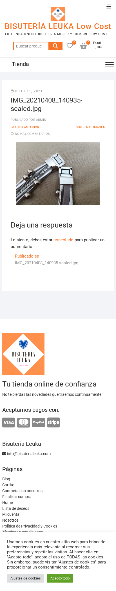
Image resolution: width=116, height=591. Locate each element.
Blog (6, 479)
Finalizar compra (17, 496)
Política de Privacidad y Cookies (29, 526)
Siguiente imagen (90, 127)
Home (7, 502)
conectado (63, 239)
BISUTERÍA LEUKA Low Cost (58, 26)
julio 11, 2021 (28, 91)
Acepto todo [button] (60, 578)
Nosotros (10, 520)
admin (40, 120)
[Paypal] (38, 422)
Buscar (55, 46)
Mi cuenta (10, 514)
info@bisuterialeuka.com (28, 453)
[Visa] (8, 422)
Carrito (8, 485)
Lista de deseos (15, 508)
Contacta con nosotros (22, 490)
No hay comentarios (32, 134)
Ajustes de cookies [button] (25, 578)
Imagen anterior (25, 127)
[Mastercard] (23, 422)
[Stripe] (53, 422)
